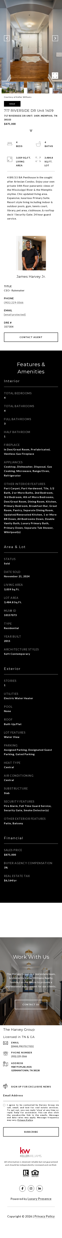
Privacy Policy (25, 1120)
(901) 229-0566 (14, 302)
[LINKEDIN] (39, 1188)
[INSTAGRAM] (31, 1188)
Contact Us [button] (31, 1004)
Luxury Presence (40, 1199)
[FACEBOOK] (22, 1188)
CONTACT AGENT (31, 337)
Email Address (13, 1095)
